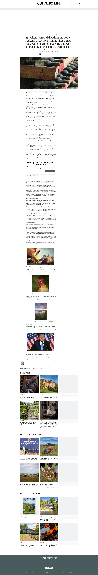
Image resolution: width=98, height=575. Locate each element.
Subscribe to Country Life (32, 9)
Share (28, 92)
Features (57, 53)
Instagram (67, 562)
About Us (30, 562)
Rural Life (55, 34)
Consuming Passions (55, 9)
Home (41, 34)
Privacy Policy (55, 562)
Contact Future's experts (38, 562)
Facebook (33, 563)
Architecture (43, 7)
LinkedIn (43, 563)
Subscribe (74, 3)
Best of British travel (66, 9)
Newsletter (54, 92)
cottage (44, 206)
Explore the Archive (44, 9)
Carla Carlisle (44, 53)
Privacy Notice (51, 173)
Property (27, 7)
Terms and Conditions (48, 562)
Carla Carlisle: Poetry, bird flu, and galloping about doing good (40, 269)
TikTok (46, 563)
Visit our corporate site (63, 571)
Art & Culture (57, 7)
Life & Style (50, 7)
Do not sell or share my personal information (57, 563)
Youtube (38, 563)
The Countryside (66, 7)
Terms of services (37, 173)
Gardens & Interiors (35, 7)
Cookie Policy (62, 562)
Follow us (48, 92)
